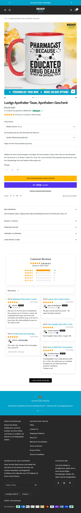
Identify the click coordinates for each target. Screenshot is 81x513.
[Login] (71, 10)
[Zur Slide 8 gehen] (46, 97)
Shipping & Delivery (37, 433)
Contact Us (34, 429)
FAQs (32, 425)
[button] (9, 115)
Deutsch (25, 494)
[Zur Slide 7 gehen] (44, 97)
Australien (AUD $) (12, 494)
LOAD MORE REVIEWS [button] (40, 380)
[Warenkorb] (76, 10)
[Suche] (10, 10)
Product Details (11, 221)
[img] (13, 302)
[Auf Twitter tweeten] (17, 195)
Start (5, 18)
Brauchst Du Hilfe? (70, 196)
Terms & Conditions (37, 454)
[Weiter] (76, 97)
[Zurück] (5, 97)
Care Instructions (12, 240)
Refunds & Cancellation (38, 442)
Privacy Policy (35, 450)
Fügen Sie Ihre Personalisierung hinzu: (18, 143)
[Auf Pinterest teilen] (13, 195)
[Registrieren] (35, 485)
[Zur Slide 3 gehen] (36, 97)
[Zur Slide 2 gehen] (34, 97)
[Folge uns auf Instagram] (64, 483)
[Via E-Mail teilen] (20, 195)
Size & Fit (33, 438)
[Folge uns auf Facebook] (58, 483)
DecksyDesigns (15, 500)
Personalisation (11, 227)
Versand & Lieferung (12, 233)
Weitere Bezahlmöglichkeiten (40, 191)
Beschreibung (10, 209)
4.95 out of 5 (46, 263)
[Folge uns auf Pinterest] (70, 483)
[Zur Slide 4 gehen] (38, 97)
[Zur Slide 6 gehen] (42, 97)
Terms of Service (36, 446)
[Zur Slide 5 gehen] (40, 97)
